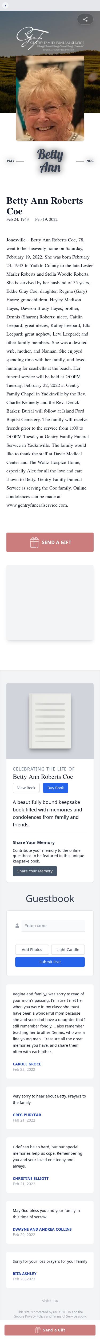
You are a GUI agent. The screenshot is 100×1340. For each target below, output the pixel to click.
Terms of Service (64, 1316)
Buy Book (55, 787)
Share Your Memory (35, 870)
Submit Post (50, 961)
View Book (26, 787)
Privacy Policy (35, 1316)
